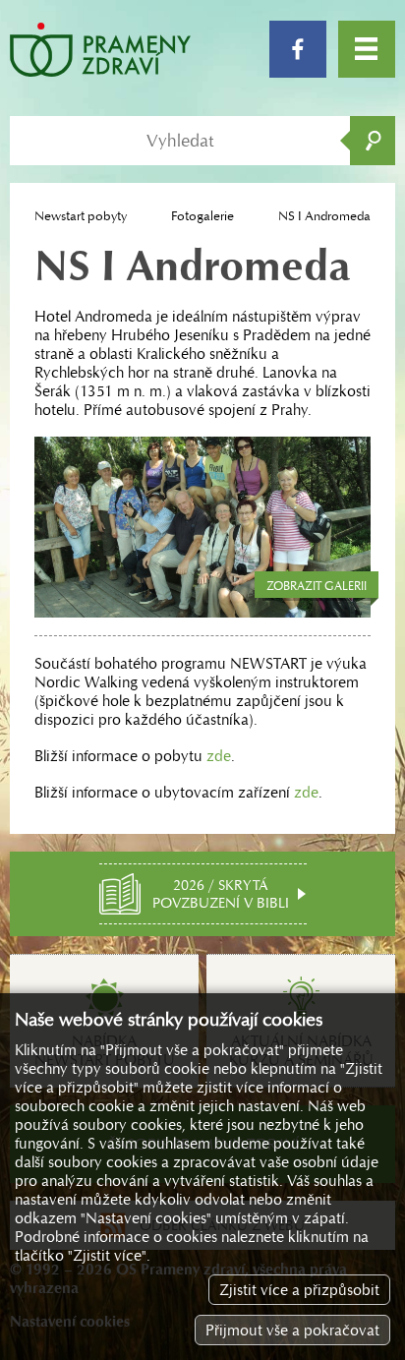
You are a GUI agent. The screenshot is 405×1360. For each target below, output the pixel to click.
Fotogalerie (202, 215)
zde (218, 755)
